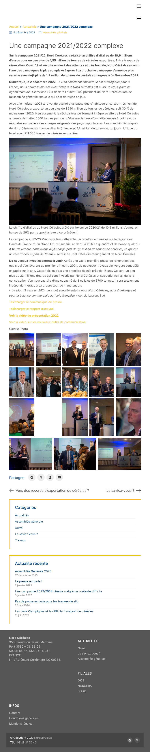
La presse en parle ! (28, 581)
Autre (18, 528)
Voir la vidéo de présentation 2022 (34, 315)
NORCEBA (85, 686)
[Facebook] (31, 477)
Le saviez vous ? (26, 534)
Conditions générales (23, 718)
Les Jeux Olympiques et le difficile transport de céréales (54, 611)
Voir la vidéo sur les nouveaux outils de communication (47, 322)
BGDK (82, 691)
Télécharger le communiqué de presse (35, 302)
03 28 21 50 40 (26, 742)
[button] (139, 6)
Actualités (29, 26)
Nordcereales (43, 737)
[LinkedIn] (50, 477)
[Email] (59, 477)
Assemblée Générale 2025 (33, 571)
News (81, 648)
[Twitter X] (41, 477)
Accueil (14, 26)
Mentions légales (20, 723)
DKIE (81, 680)
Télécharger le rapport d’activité (31, 309)
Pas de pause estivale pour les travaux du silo (46, 601)
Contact (14, 713)
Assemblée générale (55, 32)
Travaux (20, 540)
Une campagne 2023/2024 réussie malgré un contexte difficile (58, 591)
